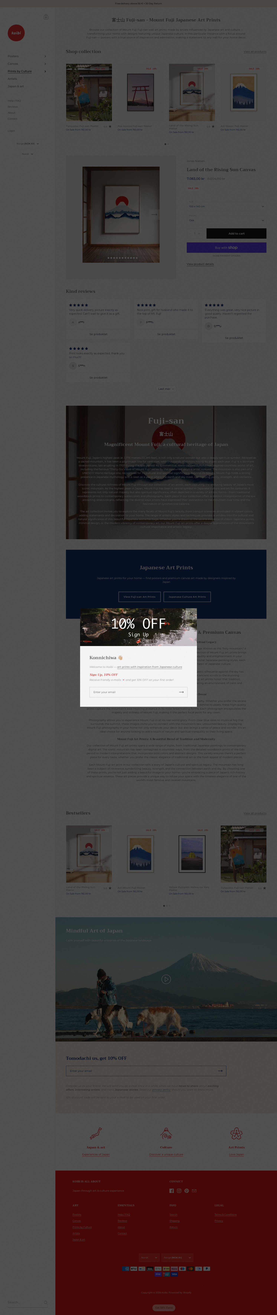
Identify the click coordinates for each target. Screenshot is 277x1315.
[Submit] (181, 692)
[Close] (191, 614)
